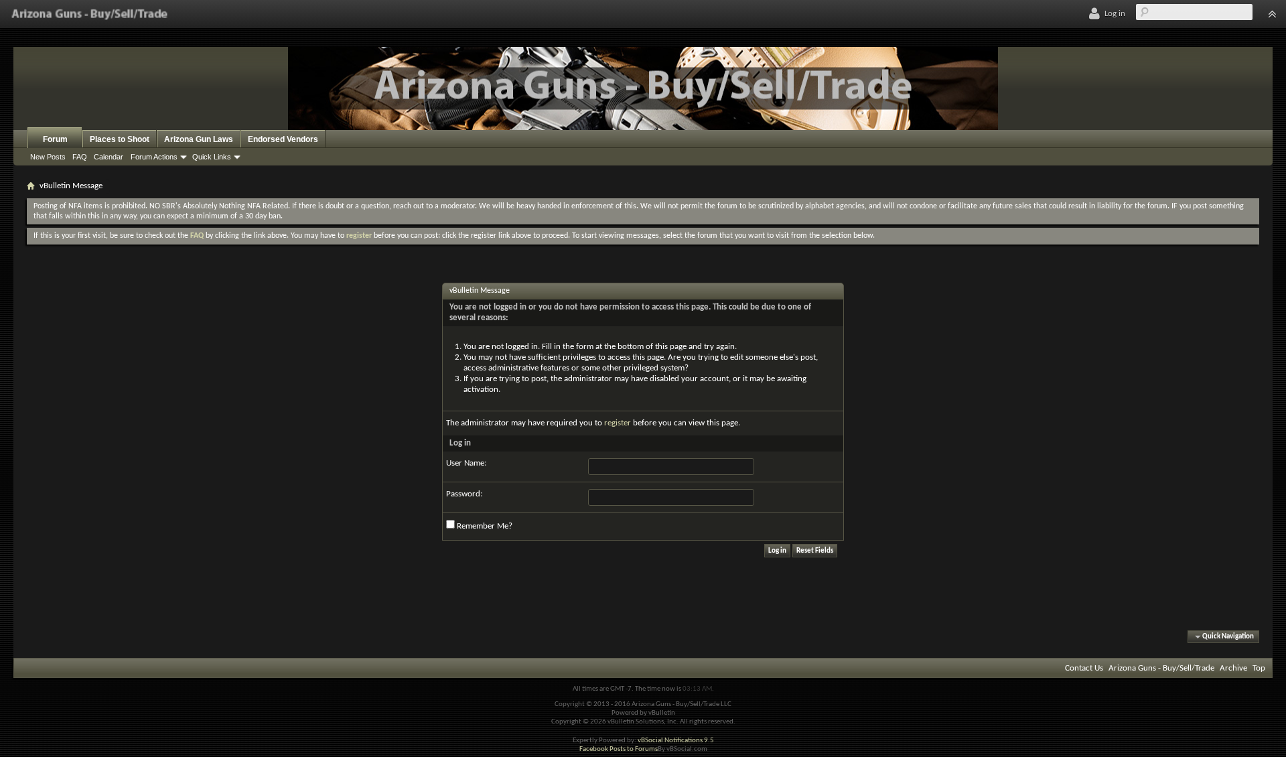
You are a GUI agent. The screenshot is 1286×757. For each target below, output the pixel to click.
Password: (464, 494)
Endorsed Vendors (283, 139)
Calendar (108, 157)
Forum (55, 139)
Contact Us (1084, 668)
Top (1259, 668)
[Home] (89, 14)
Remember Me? (483, 526)
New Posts (48, 157)
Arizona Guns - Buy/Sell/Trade (1161, 668)
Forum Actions (154, 157)
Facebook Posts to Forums (618, 749)
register (617, 423)
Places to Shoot (119, 139)
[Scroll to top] (1272, 14)
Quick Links (211, 157)
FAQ (79, 157)
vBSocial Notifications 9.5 (676, 740)
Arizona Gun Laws (198, 139)
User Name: (466, 463)
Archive (1233, 668)
